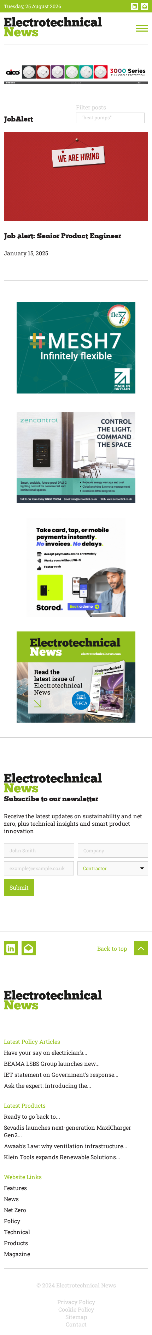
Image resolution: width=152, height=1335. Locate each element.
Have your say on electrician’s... (45, 1052)
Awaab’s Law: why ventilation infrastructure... (65, 1146)
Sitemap (76, 1316)
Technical (17, 1232)
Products (16, 1243)
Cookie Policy (76, 1309)
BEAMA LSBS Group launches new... (52, 1063)
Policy (12, 1221)
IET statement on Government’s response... (61, 1074)
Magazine (17, 1254)
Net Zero (15, 1210)
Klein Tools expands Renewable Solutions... (62, 1157)
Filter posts (91, 107)
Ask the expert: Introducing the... (47, 1085)
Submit (19, 887)
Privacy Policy (76, 1302)
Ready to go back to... (32, 1116)
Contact (76, 1324)
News (11, 1199)
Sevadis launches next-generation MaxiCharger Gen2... (67, 1131)
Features (15, 1188)
